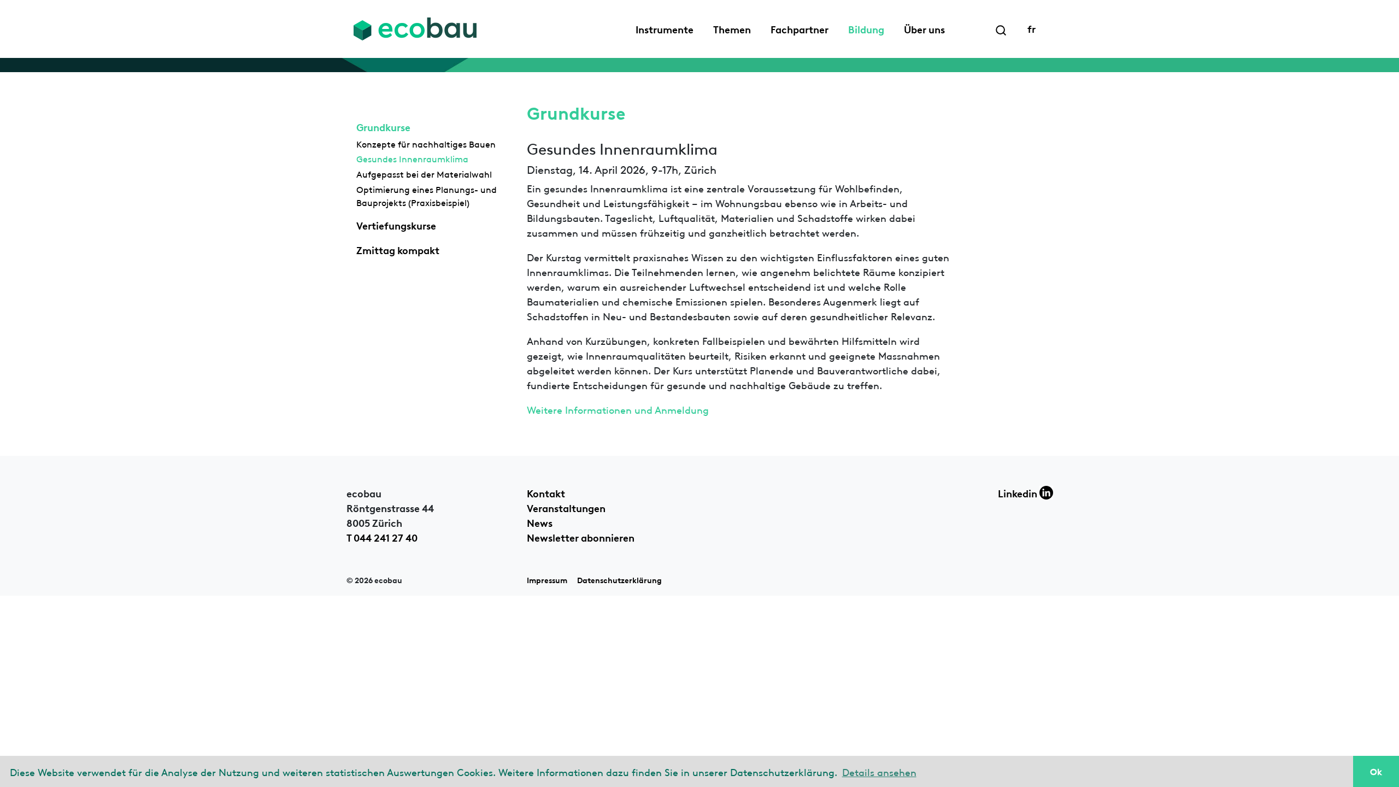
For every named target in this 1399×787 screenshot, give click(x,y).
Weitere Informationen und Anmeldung (618, 409)
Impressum (547, 579)
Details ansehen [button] (879, 771)
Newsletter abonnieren (580, 537)
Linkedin (1018, 492)
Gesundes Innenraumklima (412, 158)
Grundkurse (383, 126)
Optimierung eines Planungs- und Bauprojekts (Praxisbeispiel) (426, 195)
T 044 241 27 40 (382, 537)
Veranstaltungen (566, 507)
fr (1031, 28)
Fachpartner (799, 28)
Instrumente (664, 28)
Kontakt (546, 492)
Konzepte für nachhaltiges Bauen (426, 144)
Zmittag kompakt (397, 249)
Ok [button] (1376, 771)
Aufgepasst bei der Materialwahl (424, 174)
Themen (732, 28)
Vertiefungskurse (396, 225)
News (539, 522)
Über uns (924, 28)
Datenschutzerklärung (619, 579)
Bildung (866, 28)
